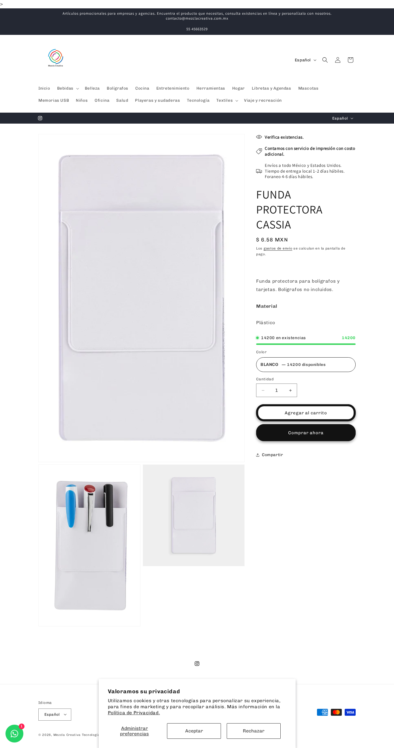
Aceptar (194, 731)
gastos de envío (278, 248)
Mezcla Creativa (67, 734)
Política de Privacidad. (134, 712)
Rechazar (253, 731)
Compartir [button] (272, 454)
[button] (67, 88)
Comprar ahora (306, 432)
